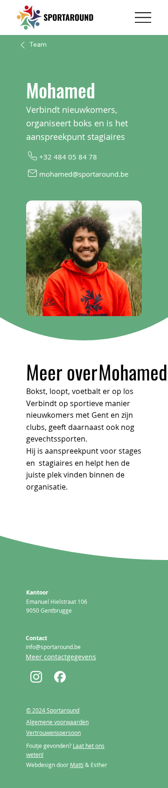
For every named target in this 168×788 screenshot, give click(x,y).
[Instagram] (37, 676)
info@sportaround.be (53, 646)
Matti (77, 764)
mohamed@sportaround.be (83, 174)
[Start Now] (61, 676)
